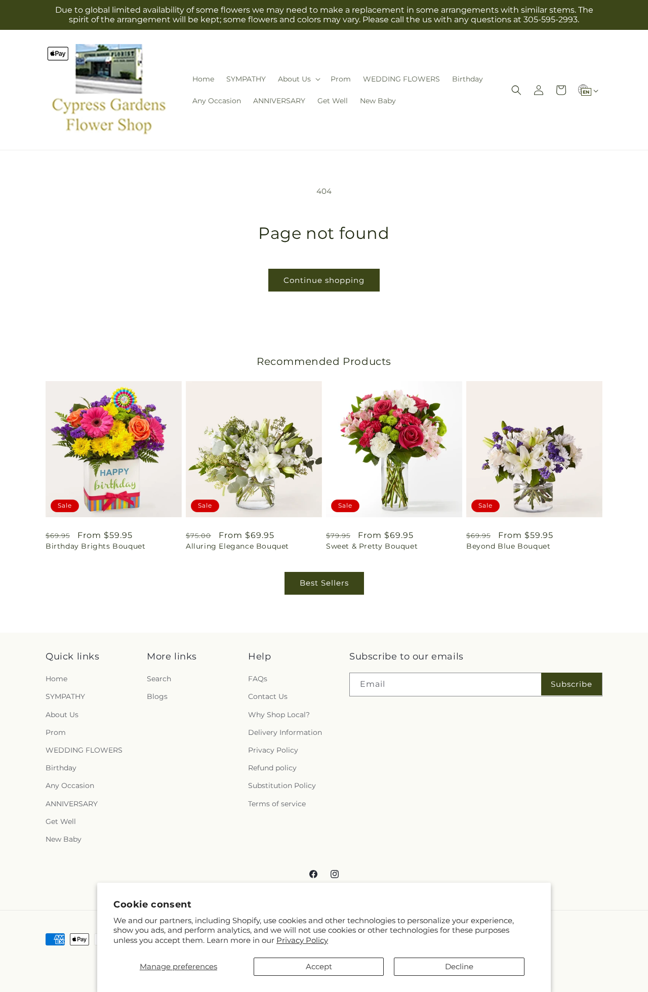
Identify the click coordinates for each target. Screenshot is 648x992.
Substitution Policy (282, 785)
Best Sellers (324, 583)
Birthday (61, 767)
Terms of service (277, 803)
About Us (62, 714)
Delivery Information (285, 732)
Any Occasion (70, 785)
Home (56, 678)
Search (159, 678)
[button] (298, 79)
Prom (56, 732)
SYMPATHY (65, 696)
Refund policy (272, 767)
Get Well (61, 821)
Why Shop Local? (279, 714)
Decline (459, 966)
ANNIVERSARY (72, 803)
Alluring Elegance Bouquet (237, 546)
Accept (319, 966)
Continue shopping (324, 280)
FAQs (257, 678)
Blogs (157, 696)
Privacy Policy (302, 940)
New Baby (64, 839)
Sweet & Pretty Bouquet (372, 546)
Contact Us (268, 696)
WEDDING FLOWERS (84, 750)
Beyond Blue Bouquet (508, 546)
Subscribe (571, 684)
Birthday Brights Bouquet (95, 546)
